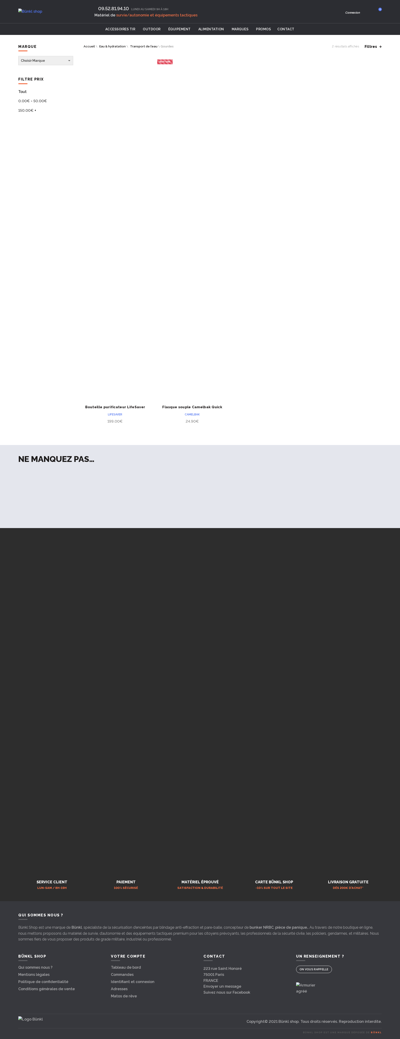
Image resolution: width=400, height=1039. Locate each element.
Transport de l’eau (143, 46)
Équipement (179, 29)
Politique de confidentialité (43, 982)
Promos (263, 29)
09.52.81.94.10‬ (113, 8)
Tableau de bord (126, 967)
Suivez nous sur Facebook (226, 992)
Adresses (119, 989)
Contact (285, 29)
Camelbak (192, 414)
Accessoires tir (120, 29)
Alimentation (211, 29)
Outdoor (152, 29)
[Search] (367, 11)
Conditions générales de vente (46, 989)
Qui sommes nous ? (35, 967)
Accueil (89, 46)
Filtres (371, 46)
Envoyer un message (222, 986)
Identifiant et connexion (132, 982)
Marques (240, 29)
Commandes (122, 974)
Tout (22, 92)
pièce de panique (291, 927)
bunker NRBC (262, 927)
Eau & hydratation (112, 46)
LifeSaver (115, 414)
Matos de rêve (124, 996)
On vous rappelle (314, 969)
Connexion (352, 12)
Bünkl (77, 927)
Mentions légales (34, 974)
